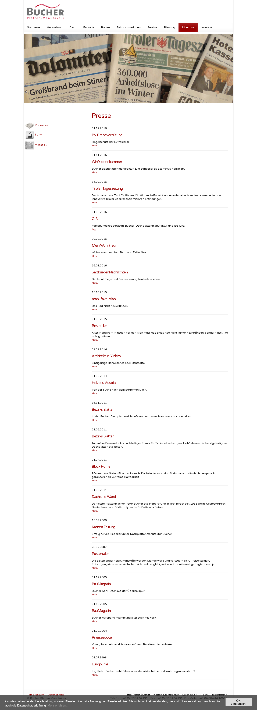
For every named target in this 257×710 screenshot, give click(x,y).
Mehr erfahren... (58, 705)
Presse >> (41, 125)
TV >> (38, 134)
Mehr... (95, 145)
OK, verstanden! (238, 702)
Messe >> (41, 145)
